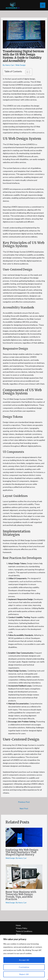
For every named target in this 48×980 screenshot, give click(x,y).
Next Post (24, 808)
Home (18, 925)
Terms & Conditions (24, 931)
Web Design (21, 65)
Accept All (24, 960)
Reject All (24, 974)
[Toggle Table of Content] (26, 72)
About (18, 934)
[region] (24, 957)
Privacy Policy (21, 928)
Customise (24, 967)
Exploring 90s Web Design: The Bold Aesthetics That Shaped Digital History (22, 852)
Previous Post (24, 802)
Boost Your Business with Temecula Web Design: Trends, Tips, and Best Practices (21, 895)
